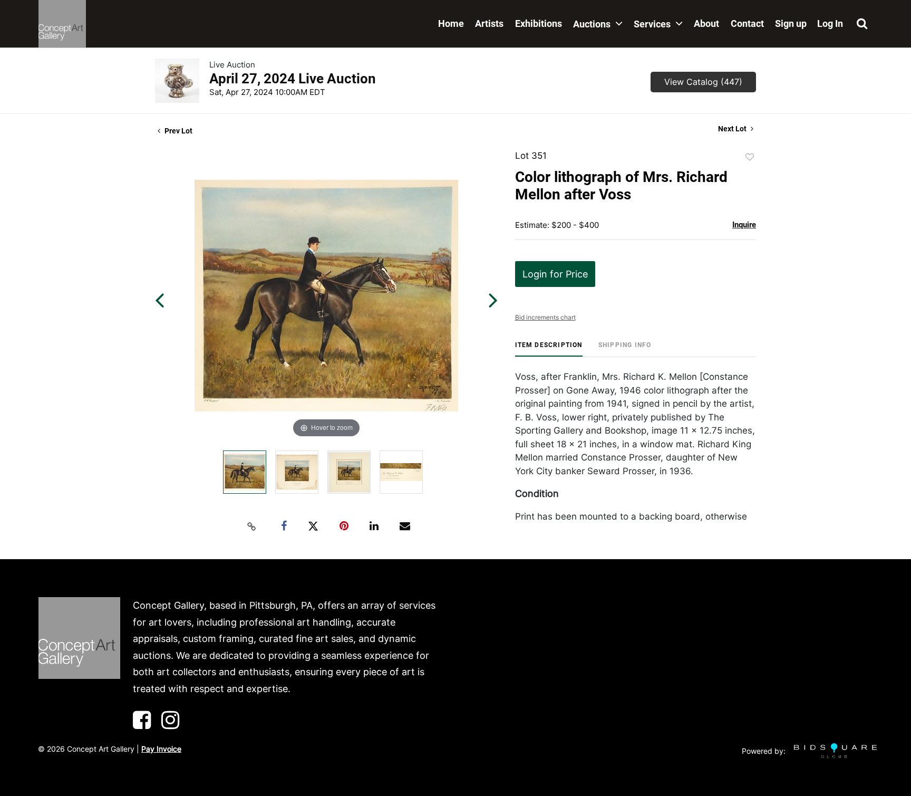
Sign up (791, 23)
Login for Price (555, 274)
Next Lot (733, 128)
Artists (489, 23)
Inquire (744, 224)
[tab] (549, 349)
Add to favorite (749, 157)
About (706, 23)
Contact (747, 23)
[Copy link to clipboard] (252, 526)
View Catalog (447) (703, 81)
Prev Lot (177, 131)
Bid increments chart (545, 317)
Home (451, 23)
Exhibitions (538, 23)
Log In (830, 23)
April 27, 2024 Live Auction (292, 79)
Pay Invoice (161, 748)
